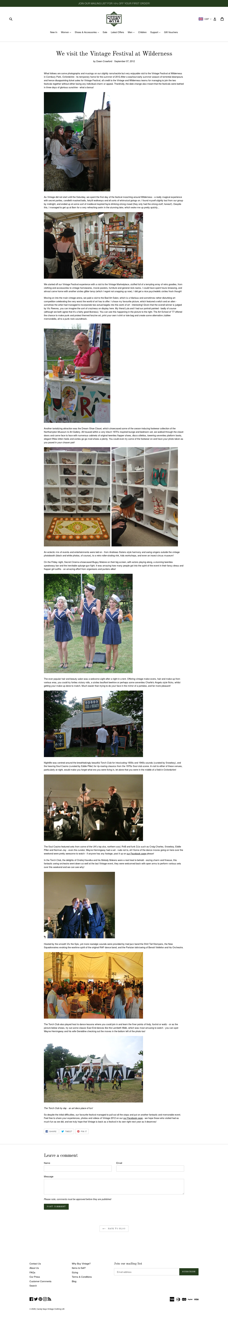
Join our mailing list (128, 1263)
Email (119, 1162)
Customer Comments (40, 1281)
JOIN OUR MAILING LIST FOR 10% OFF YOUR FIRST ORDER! (114, 3)
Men (132, 32)
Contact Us (35, 1263)
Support (156, 32)
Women (67, 32)
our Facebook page (136, 853)
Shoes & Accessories (88, 32)
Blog (74, 1281)
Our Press (34, 1276)
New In (53, 32)
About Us (34, 1267)
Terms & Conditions (82, 1276)
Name (47, 1162)
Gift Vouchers (171, 32)
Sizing (75, 1272)
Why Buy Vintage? (81, 1263)
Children (142, 32)
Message (48, 1176)
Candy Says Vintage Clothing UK (51, 1309)
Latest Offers (117, 32)
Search (33, 1285)
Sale (105, 32)
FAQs (32, 1272)
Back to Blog (116, 1229)
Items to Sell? (79, 1267)
